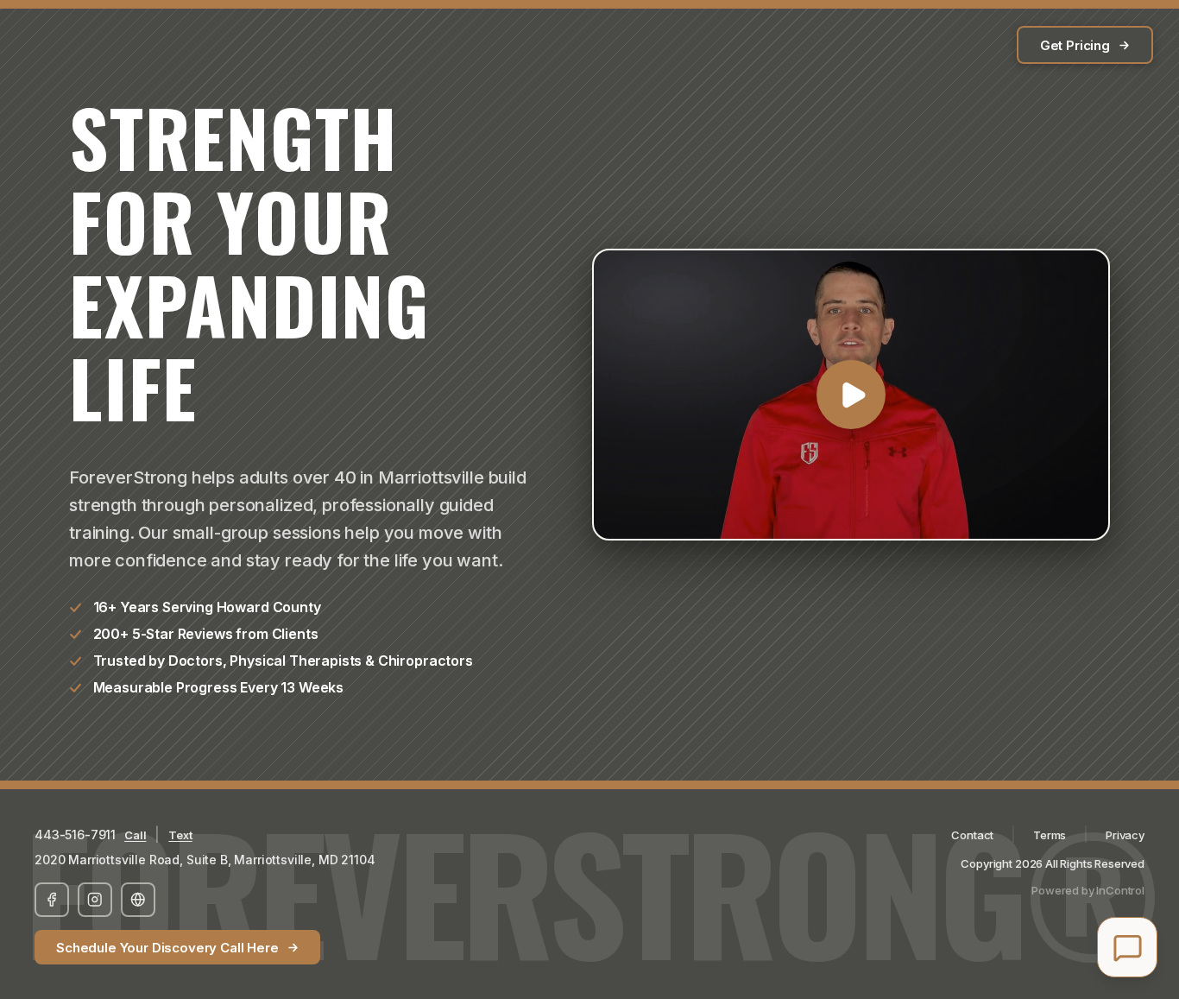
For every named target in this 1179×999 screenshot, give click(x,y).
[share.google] (138, 899)
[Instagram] (95, 899)
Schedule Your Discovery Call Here (167, 947)
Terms (1049, 835)
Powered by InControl (1087, 890)
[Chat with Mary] (1127, 947)
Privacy (1125, 835)
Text (180, 835)
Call (135, 835)
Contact (972, 835)
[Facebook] (52, 899)
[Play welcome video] (851, 395)
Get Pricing (1075, 45)
